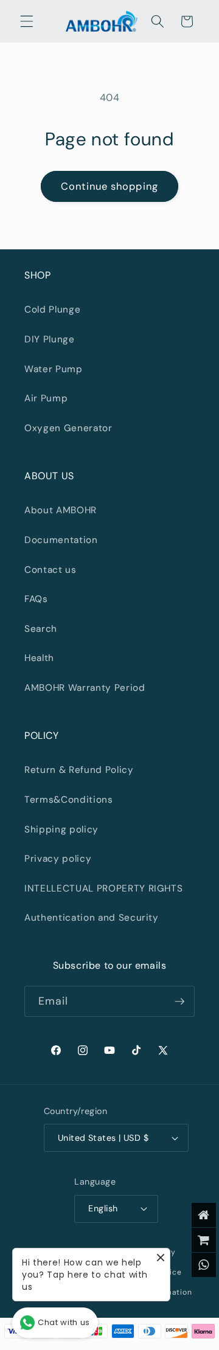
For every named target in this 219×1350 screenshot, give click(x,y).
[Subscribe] (179, 1001)
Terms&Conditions (68, 800)
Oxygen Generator (68, 428)
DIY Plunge (49, 339)
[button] (26, 21)
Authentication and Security (91, 918)
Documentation (61, 540)
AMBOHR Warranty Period (84, 688)
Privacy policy (57, 859)
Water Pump (53, 369)
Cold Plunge (52, 309)
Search (40, 629)
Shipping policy (61, 829)
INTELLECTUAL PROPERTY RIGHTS (103, 888)
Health (39, 658)
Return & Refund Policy (79, 770)
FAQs (36, 599)
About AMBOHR (60, 510)
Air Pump (46, 398)
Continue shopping (109, 186)
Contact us (50, 570)
